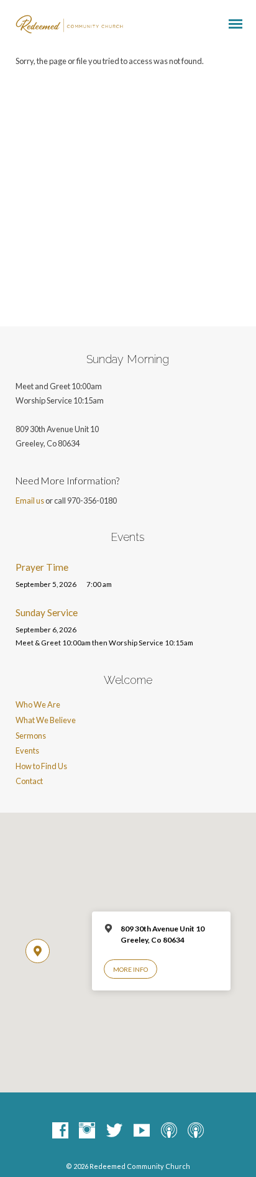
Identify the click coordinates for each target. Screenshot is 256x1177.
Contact (29, 781)
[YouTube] (142, 1131)
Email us (30, 500)
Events (27, 750)
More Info (130, 969)
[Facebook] (60, 1131)
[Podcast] (169, 1131)
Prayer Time (42, 567)
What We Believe (46, 720)
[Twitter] (114, 1131)
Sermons (31, 736)
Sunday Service (47, 612)
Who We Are (38, 704)
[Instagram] (87, 1131)
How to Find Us (41, 766)
